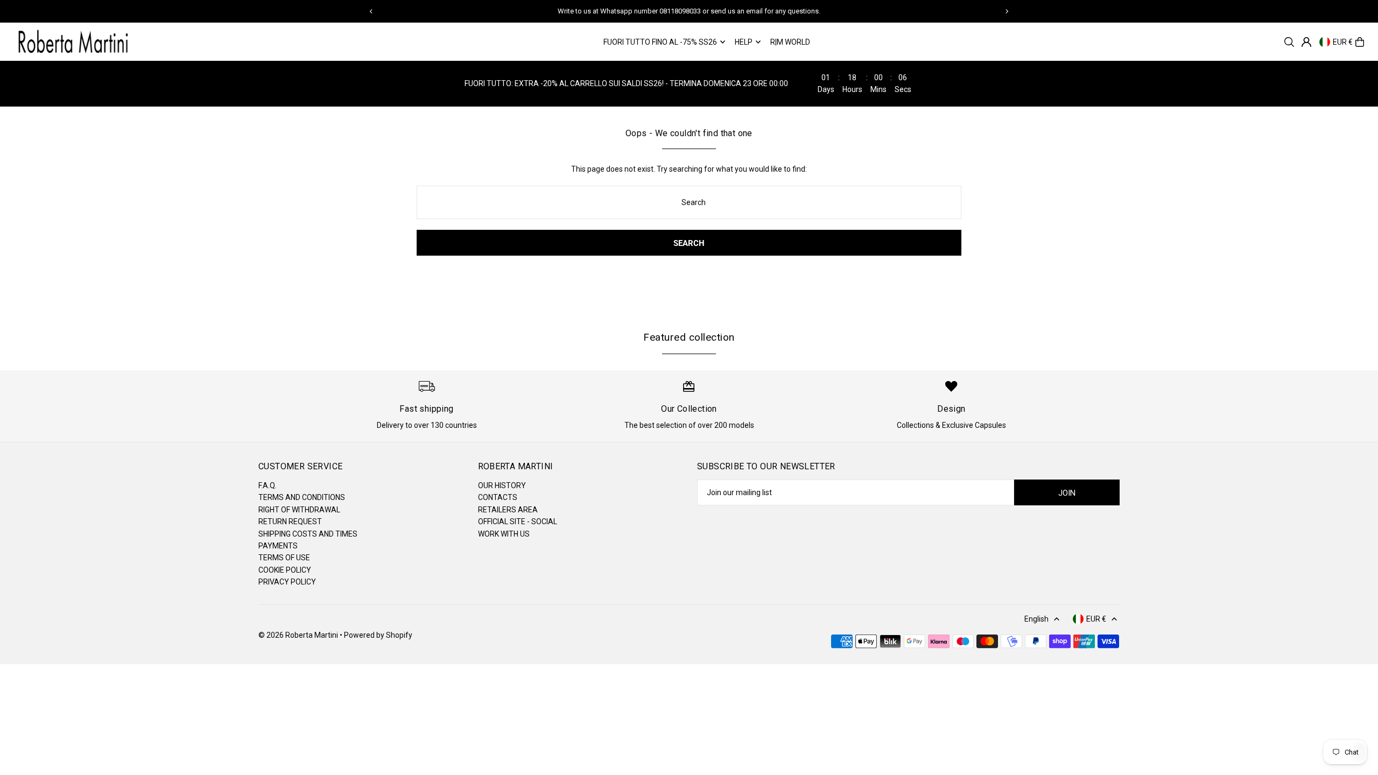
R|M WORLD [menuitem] (790, 42)
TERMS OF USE (284, 557)
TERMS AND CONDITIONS (301, 497)
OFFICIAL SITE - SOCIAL (517, 521)
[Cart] (1359, 42)
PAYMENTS (278, 545)
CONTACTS (497, 497)
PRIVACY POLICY (287, 581)
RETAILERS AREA (508, 509)
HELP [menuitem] (744, 42)
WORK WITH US (504, 534)
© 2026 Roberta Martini (299, 635)
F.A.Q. (267, 485)
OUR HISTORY (502, 485)
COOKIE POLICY (284, 570)
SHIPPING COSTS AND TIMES (307, 534)
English (1036, 619)
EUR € (1343, 42)
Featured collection (688, 337)
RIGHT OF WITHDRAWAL (299, 509)
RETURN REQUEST (290, 521)
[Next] (1006, 11)
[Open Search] (1289, 42)
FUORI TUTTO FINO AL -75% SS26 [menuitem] (660, 42)
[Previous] (371, 11)
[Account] (1306, 42)
